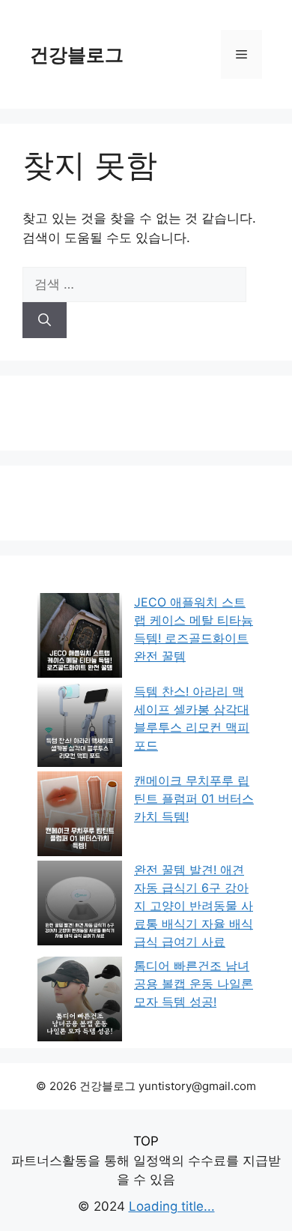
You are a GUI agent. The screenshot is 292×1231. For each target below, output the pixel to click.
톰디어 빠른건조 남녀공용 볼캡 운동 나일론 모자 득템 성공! (193, 983)
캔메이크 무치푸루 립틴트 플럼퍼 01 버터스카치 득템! (194, 798)
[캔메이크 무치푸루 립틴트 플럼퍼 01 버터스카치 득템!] (79, 816)
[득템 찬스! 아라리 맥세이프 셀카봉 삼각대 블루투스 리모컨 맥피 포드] (79, 726)
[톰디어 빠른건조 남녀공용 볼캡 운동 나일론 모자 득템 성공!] (79, 1001)
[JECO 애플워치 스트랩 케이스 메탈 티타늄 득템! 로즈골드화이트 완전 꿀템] (79, 637)
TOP (146, 1141)
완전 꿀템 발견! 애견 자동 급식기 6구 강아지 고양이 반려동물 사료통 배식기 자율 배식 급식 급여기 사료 (193, 905)
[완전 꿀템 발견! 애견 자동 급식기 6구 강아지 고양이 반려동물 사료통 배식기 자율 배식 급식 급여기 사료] (79, 905)
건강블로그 (77, 54)
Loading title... (172, 1206)
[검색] (44, 320)
